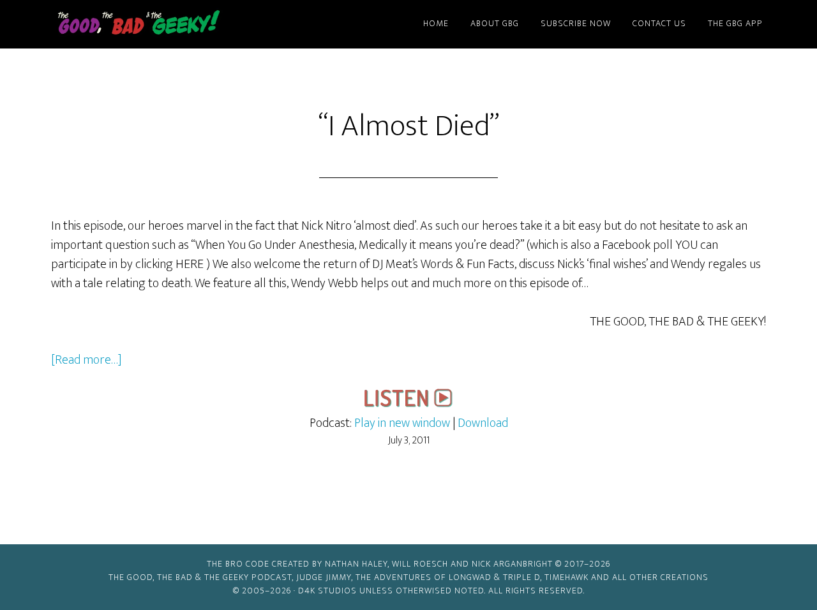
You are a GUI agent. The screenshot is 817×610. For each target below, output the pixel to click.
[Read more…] (86, 360)
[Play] (408, 404)
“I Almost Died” (409, 126)
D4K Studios (327, 590)
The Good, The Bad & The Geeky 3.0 (159, 24)
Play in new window (402, 423)
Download (483, 423)
